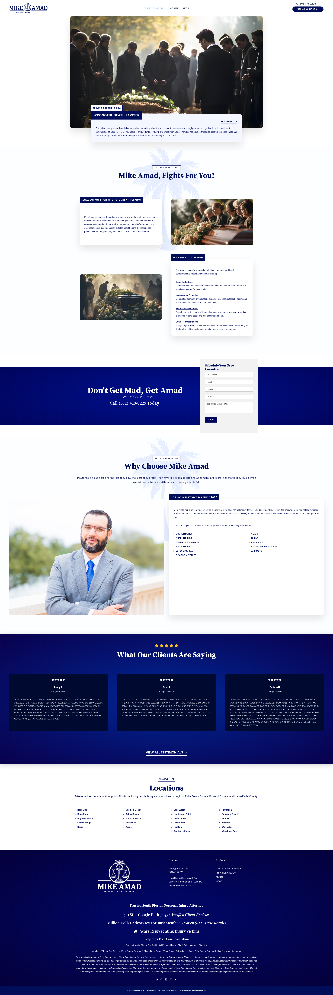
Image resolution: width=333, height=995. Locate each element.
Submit (211, 420)
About (174, 8)
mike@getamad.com (178, 868)
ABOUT (219, 877)
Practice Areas (154, 8)
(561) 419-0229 (132, 403)
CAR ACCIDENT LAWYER (228, 868)
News (185, 8)
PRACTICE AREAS (225, 873)
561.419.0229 (308, 3)
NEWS (219, 881)
